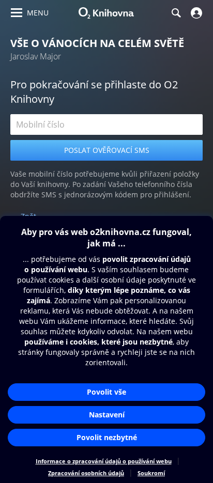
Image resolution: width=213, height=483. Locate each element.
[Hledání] (175, 13)
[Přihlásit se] (195, 13)
